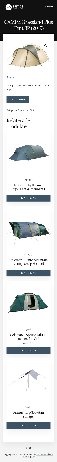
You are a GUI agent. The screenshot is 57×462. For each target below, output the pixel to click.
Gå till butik (18, 99)
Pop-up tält (23, 110)
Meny (50, 6)
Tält (32, 110)
